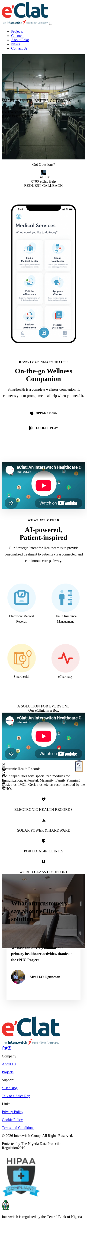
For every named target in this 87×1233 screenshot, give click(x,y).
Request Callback (43, 185)
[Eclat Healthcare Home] (25, 23)
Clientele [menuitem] (17, 36)
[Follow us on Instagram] (9, 1058)
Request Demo (18, 117)
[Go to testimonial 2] (46, 1002)
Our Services (4, 776)
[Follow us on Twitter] (6, 1058)
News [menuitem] (15, 44)
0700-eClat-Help (43, 179)
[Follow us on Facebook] (3, 1058)
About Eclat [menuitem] (20, 40)
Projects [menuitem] (17, 31)
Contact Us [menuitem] (19, 48)
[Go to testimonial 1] (41, 1002)
